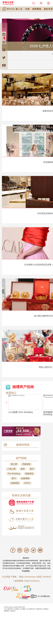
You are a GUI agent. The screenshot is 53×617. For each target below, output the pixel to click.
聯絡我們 (39, 609)
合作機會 (22, 609)
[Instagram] (4, 34)
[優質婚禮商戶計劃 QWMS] (21, 502)
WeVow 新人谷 (15, 9)
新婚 (21, 577)
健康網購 (19, 581)
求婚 (27, 9)
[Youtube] (4, 65)
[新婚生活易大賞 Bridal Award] (21, 512)
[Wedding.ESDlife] (8, 3)
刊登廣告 (16, 609)
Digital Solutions (31, 581)
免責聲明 (26, 571)
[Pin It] (4, 50)
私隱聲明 (6, 611)
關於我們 (10, 609)
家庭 (39, 577)
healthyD (47, 577)
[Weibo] (4, 42)
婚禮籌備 (36, 9)
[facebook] (4, 27)
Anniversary (30, 577)
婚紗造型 (48, 9)
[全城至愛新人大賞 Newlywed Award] (21, 520)
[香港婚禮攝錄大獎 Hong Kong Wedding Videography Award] (21, 527)
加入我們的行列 (31, 609)
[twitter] (4, 57)
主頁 (5, 609)
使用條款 (45, 609)
